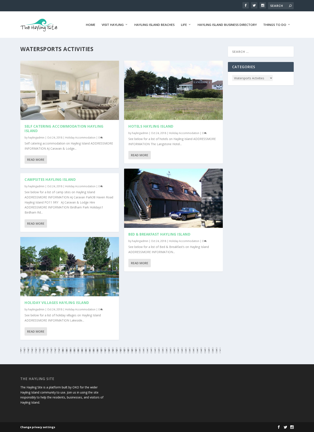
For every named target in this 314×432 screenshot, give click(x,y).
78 (55, 353)
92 (109, 353)
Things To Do (274, 25)
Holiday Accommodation (80, 137)
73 (36, 353)
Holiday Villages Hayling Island (57, 302)
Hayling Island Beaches (154, 25)
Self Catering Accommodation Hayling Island (64, 128)
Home (90, 25)
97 (128, 353)
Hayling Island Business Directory (227, 25)
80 (63, 353)
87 (90, 353)
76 (47, 353)
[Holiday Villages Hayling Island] (69, 266)
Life (184, 25)
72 (32, 353)
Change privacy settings (37, 427)
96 (124, 353)
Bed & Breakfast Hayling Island (159, 234)
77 (51, 353)
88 (93, 353)
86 (86, 353)
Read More (35, 160)
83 (74, 353)
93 (113, 353)
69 (20, 353)
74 (40, 353)
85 (82, 353)
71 (28, 353)
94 (116, 353)
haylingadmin (36, 137)
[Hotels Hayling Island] (173, 90)
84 (78, 353)
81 (66, 353)
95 (120, 353)
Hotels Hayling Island (150, 126)
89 (97, 353)
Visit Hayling (113, 25)
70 (24, 353)
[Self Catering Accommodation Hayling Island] (69, 90)
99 (136, 353)
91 (105, 353)
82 (70, 353)
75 (43, 353)
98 (132, 353)
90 (101, 353)
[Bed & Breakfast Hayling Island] (173, 198)
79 (59, 353)
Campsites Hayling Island (50, 179)
